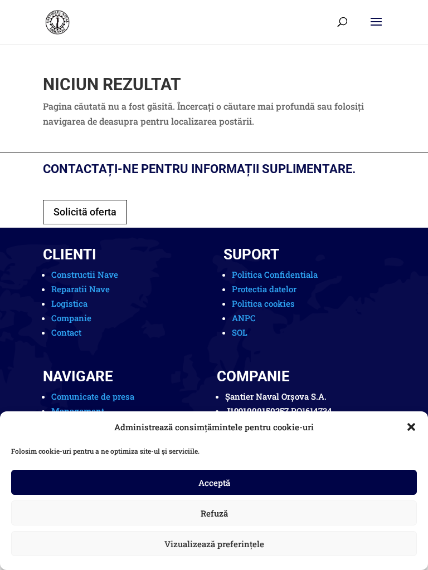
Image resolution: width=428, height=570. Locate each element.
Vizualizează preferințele (214, 543)
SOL (239, 332)
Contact (66, 332)
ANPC (244, 317)
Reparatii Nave (80, 288)
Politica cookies (263, 303)
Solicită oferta (85, 212)
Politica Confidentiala (275, 274)
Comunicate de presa (92, 396)
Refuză (214, 513)
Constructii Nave (84, 274)
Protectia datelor (264, 288)
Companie (71, 317)
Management (77, 410)
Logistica (69, 303)
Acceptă (214, 482)
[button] (411, 427)
